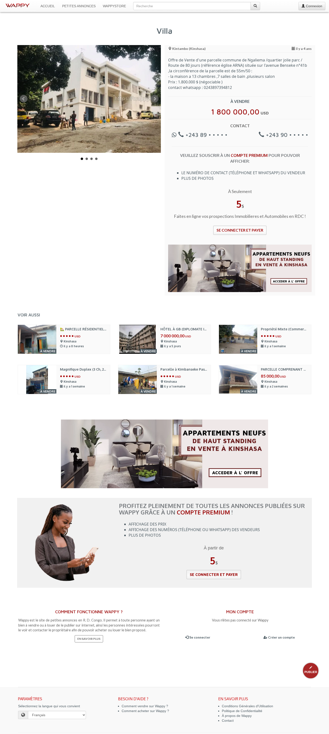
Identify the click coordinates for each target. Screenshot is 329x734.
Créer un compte (281, 637)
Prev (23, 99)
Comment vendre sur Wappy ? (145, 706)
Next (154, 99)
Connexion (313, 6)
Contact (228, 720)
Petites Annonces (79, 6)
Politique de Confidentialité (242, 711)
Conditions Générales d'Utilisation (247, 706)
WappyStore (114, 6)
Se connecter (199, 637)
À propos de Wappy (237, 716)
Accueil (47, 6)
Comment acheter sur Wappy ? (145, 711)
